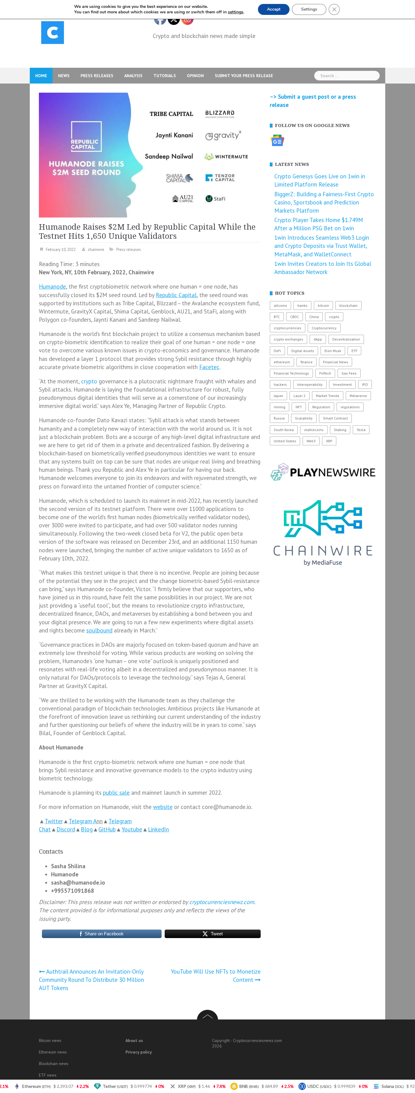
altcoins (280, 305)
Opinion (195, 75)
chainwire (96, 249)
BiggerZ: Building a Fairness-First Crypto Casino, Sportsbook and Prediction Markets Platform (324, 202)
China (314, 316)
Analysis (133, 75)
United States (285, 441)
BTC (277, 316)
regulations (350, 407)
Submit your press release (244, 75)
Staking (340, 429)
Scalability (304, 418)
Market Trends (327, 395)
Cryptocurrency (324, 328)
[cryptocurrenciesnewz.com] (52, 33)
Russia (279, 418)
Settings (309, 9)
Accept (273, 9)
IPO (365, 384)
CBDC (294, 316)
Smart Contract (335, 418)
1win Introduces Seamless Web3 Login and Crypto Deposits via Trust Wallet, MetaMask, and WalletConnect (321, 246)
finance (306, 362)
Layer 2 (299, 395)
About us (134, 1040)
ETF (354, 350)
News (64, 75)
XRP (329, 441)
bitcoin (323, 305)
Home (41, 75)
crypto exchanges (288, 339)
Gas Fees (349, 373)
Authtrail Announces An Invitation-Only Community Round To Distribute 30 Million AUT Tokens (91, 980)
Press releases (97, 75)
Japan (278, 395)
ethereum (282, 362)
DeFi (277, 350)
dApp (318, 339)
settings (235, 12)
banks (302, 305)
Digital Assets (302, 350)
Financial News (335, 362)
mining (279, 407)
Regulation (321, 407)
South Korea (284, 429)
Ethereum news (53, 1052)
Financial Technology (291, 373)
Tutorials (164, 75)
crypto (89, 381)
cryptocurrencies (287, 328)
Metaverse (358, 395)
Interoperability (310, 384)
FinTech (325, 373)
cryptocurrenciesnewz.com (221, 902)
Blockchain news (53, 1063)
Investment (342, 384)
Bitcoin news (50, 1040)
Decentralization (346, 339)
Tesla (361, 429)
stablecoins (314, 429)
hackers (280, 384)
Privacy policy (138, 1052)
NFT (299, 407)
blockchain (348, 305)
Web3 (311, 441)
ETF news (48, 1075)
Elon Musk (332, 350)
